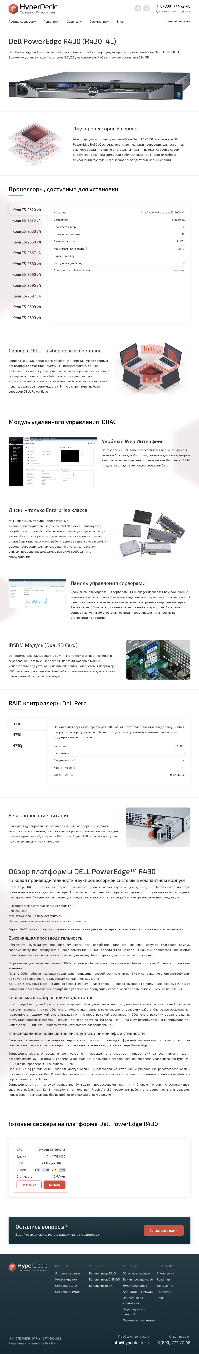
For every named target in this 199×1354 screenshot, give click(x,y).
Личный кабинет (178, 21)
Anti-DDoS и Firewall (138, 1291)
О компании (165, 1273)
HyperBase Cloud (135, 1285)
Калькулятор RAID (102, 1273)
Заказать (54, 1184)
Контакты (164, 1291)
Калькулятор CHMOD (104, 1279)
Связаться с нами (163, 1230)
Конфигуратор (66, 1279)
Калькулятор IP (100, 1285)
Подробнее (29, 1184)
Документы (165, 1285)
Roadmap (163, 1279)
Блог (120, 21)
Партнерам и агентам (139, 1320)
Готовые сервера (67, 1273)
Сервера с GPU (66, 1285)
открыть (179, 270)
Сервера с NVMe (67, 1291)
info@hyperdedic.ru (130, 1342)
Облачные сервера (136, 1273)
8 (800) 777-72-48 (175, 6)
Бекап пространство (138, 1279)
